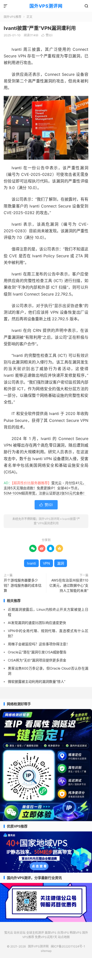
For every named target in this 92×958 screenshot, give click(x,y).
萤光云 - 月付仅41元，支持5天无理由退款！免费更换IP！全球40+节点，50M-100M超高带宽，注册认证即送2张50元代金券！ (45, 488)
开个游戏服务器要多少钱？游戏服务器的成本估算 (22, 585)
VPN (46, 563)
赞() (47, 35)
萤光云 (8, 932)
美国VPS (50, 932)
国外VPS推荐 (12, 17)
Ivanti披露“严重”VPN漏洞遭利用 (40, 28)
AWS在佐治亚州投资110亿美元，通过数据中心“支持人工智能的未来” (68, 585)
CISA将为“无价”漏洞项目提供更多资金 (37, 660)
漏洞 (60, 563)
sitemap (46, 951)
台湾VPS (63, 932)
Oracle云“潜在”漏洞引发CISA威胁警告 (37, 652)
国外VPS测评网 (46, 6)
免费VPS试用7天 (46, 937)
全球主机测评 (35, 932)
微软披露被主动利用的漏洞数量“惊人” (36, 681)
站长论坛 (20, 932)
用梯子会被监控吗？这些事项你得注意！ (39, 644)
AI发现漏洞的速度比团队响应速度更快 (37, 623)
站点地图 (64, 937)
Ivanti (31, 563)
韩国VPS (75, 932)
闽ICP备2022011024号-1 (68, 946)
